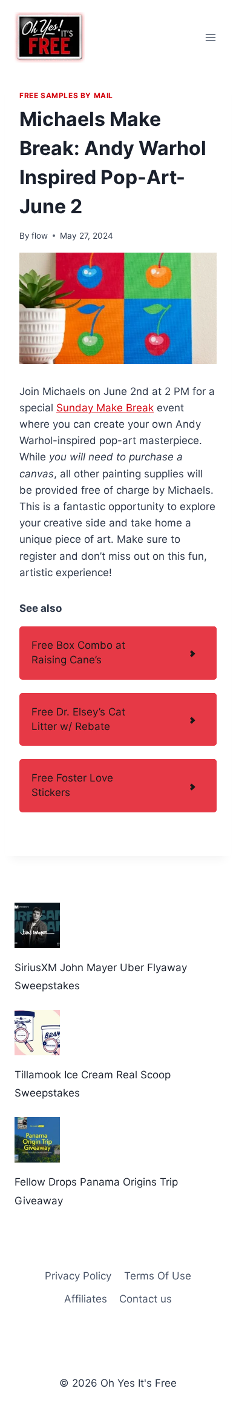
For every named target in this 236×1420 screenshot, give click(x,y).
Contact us (145, 1299)
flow (39, 236)
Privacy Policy (78, 1276)
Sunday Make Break (105, 408)
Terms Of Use (157, 1276)
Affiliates (85, 1299)
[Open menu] (210, 37)
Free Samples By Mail (66, 95)
